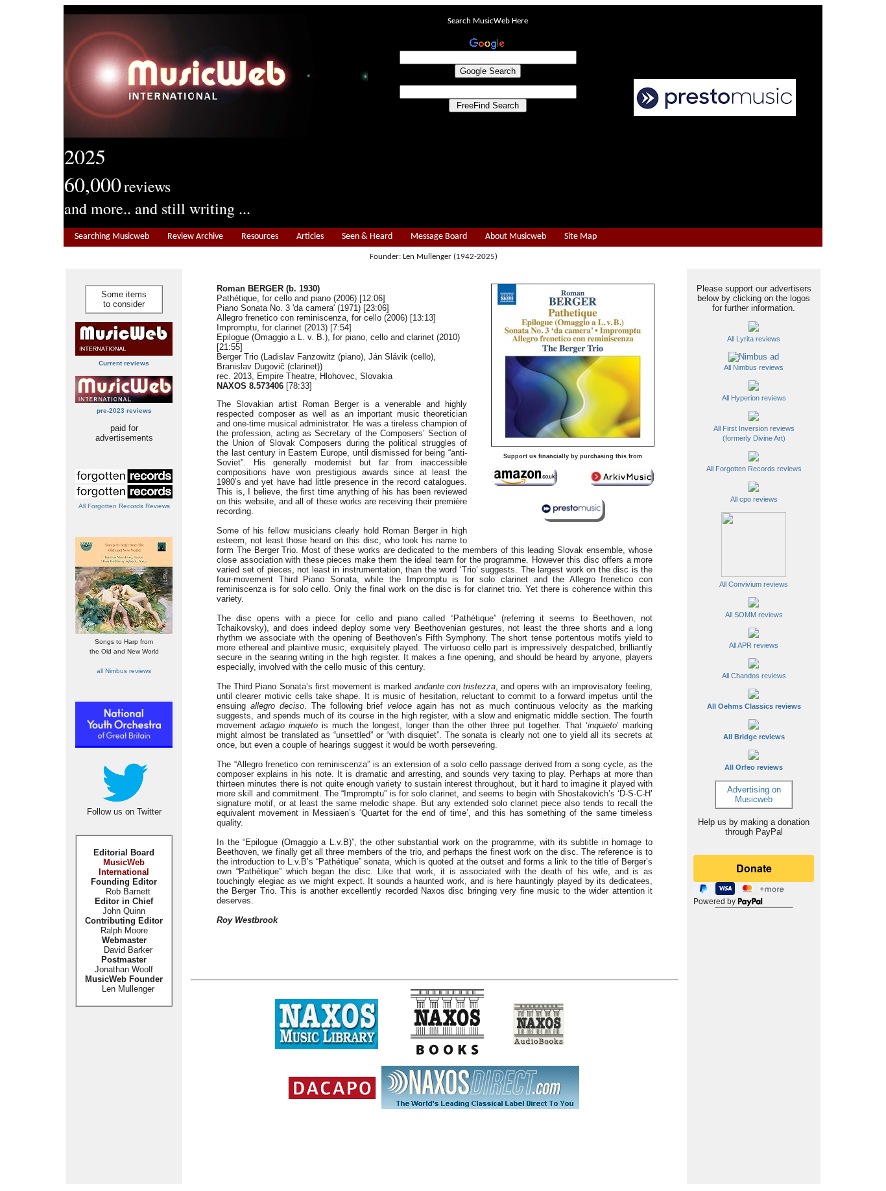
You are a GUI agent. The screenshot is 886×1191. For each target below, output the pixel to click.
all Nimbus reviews (124, 670)
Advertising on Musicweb (754, 794)
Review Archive (195, 236)
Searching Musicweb (112, 236)
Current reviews (124, 363)
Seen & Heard (367, 236)
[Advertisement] (595, 172)
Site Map (580, 236)
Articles (310, 236)
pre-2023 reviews (124, 410)
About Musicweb (515, 236)
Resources (259, 236)
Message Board (439, 236)
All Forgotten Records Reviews (124, 506)
